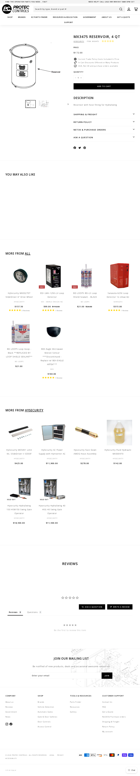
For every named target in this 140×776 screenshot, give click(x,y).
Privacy (60, 755)
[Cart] (136, 9)
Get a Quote (123, 17)
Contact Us (107, 702)
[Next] (66, 104)
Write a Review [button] (121, 607)
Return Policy (83, 122)
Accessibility (11, 758)
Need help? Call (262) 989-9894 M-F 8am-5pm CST (112, 2)
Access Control (45, 726)
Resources (75, 707)
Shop (10, 17)
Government (89, 17)
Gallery (73, 712)
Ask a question (83, 137)
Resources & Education (65, 17)
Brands (22, 17)
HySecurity (79, 41)
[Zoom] (36, 66)
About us (107, 17)
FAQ (104, 707)
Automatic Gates (45, 712)
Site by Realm (10, 770)
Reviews (9, 707)
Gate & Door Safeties (47, 717)
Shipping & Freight (85, 114)
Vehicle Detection (46, 707)
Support (68, 22)
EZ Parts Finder (39, 17)
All (27, 253)
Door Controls (44, 722)
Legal (51, 755)
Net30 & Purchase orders (90, 129)
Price (76, 47)
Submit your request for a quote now (25, 2)
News (8, 717)
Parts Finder (75, 702)
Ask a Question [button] (93, 607)
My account (107, 731)
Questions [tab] (32, 612)
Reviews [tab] (13, 612)
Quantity (78, 72)
